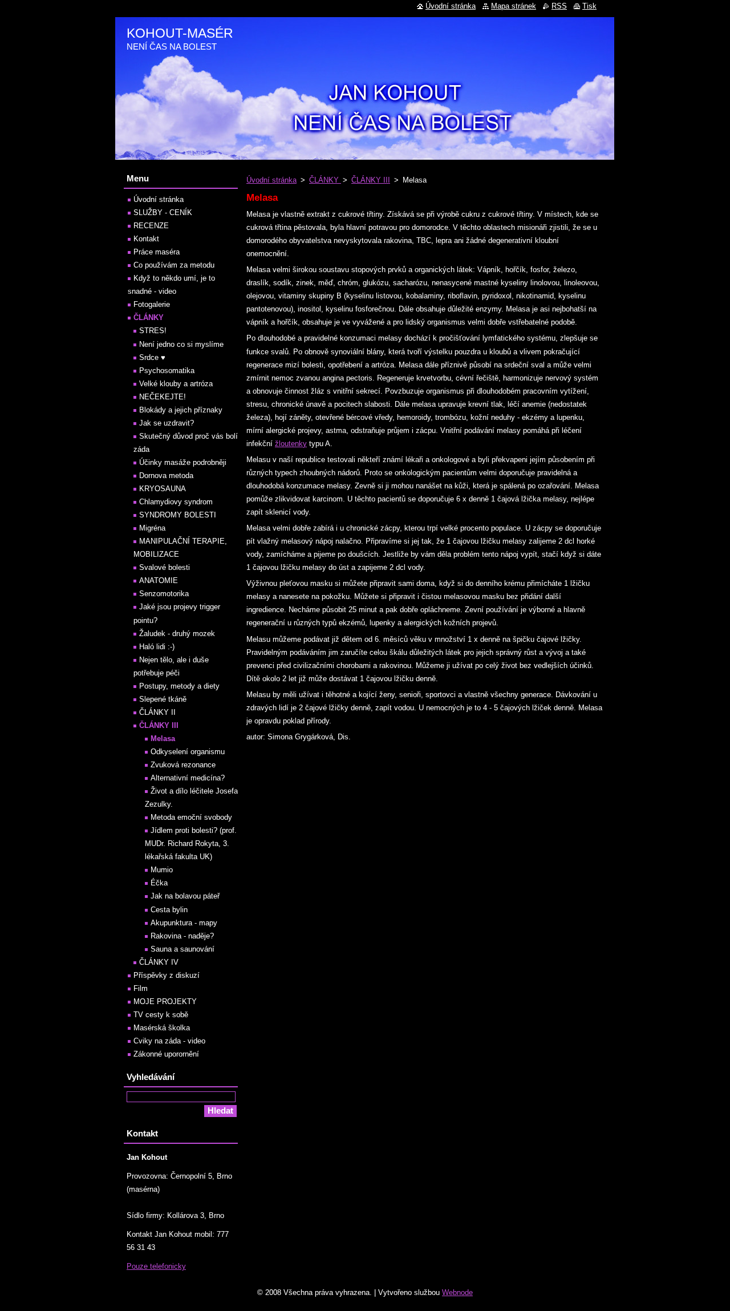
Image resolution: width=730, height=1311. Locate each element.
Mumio (162, 869)
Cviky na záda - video (169, 1041)
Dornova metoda (166, 475)
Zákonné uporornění (166, 1054)
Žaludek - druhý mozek (177, 633)
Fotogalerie (151, 304)
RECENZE (151, 225)
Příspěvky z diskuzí (166, 975)
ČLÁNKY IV (159, 962)
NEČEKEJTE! (162, 397)
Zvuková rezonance (183, 764)
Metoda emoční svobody (191, 817)
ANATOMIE (158, 580)
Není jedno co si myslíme (181, 344)
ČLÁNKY (325, 180)
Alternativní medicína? (188, 778)
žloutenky (291, 443)
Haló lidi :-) (157, 646)
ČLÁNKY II (157, 712)
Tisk (589, 6)
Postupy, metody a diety (179, 686)
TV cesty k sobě (160, 1014)
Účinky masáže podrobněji (182, 462)
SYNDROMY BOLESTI (177, 515)
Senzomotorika (164, 593)
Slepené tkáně (162, 699)
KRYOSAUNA (162, 488)
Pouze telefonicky (156, 1266)
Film (140, 988)
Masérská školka (161, 1027)
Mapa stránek (513, 6)
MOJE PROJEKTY (165, 1001)
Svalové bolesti (164, 567)
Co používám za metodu (173, 265)
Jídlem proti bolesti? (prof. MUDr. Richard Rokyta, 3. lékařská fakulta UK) (191, 843)
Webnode (457, 1292)
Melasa (163, 738)
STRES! (153, 330)
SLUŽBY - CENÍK (162, 212)
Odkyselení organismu (188, 751)
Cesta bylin (169, 909)
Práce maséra (156, 252)
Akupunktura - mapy (184, 922)
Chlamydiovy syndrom (176, 501)
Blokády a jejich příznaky (180, 410)
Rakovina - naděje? (182, 936)
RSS (559, 6)
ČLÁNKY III (370, 180)
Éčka (159, 883)
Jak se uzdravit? (166, 423)
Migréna (152, 528)
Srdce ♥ (152, 357)
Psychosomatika (166, 370)
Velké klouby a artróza (176, 383)
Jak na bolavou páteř (185, 896)
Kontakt (146, 238)
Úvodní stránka (271, 180)
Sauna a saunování (182, 949)
